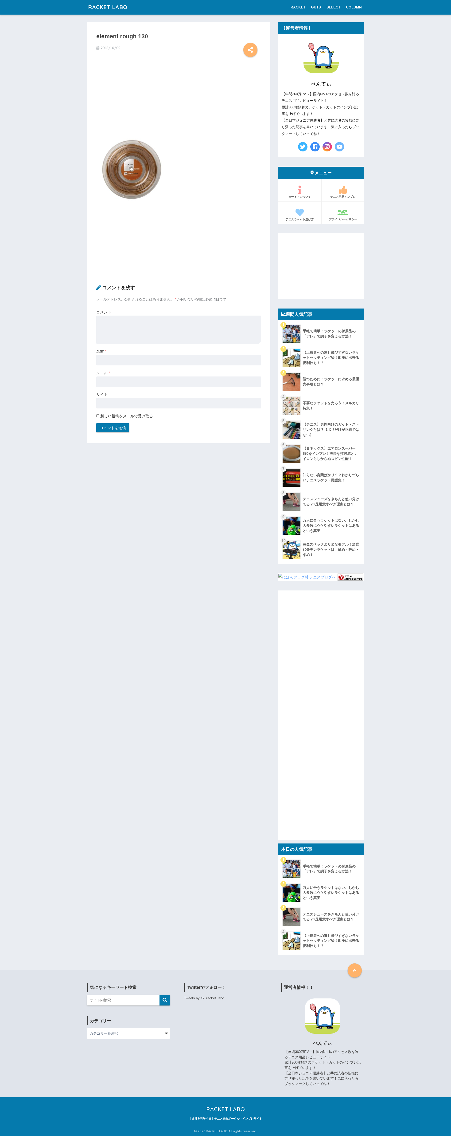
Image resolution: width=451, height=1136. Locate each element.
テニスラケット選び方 (300, 219)
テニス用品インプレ (343, 196)
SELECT (333, 7)
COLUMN (354, 7)
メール (103, 373)
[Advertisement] (178, 98)
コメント (103, 312)
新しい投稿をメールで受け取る (126, 416)
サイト (102, 394)
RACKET (298, 7)
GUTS (316, 7)
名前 (101, 351)
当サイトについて (299, 196)
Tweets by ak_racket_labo (204, 998)
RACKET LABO (108, 7)
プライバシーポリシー (343, 219)
